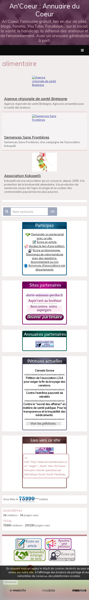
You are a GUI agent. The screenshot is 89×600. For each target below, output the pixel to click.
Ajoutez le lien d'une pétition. (47, 246)
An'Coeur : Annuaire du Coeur (44, 10)
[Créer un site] (18, 590)
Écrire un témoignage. (47, 250)
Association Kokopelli (22, 175)
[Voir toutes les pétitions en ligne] (44, 360)
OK (53, 211)
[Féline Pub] (44, 343)
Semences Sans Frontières (26, 137)
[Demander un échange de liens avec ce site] (30, 555)
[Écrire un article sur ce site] (28, 543)
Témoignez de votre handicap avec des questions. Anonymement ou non (44, 258)
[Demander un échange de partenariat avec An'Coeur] (44, 316)
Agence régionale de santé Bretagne (35, 98)
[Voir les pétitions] (43, 423)
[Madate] (49, 590)
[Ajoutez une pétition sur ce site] (58, 543)
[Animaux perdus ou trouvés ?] (44, 294)
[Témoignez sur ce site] (62, 555)
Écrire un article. (47, 242)
